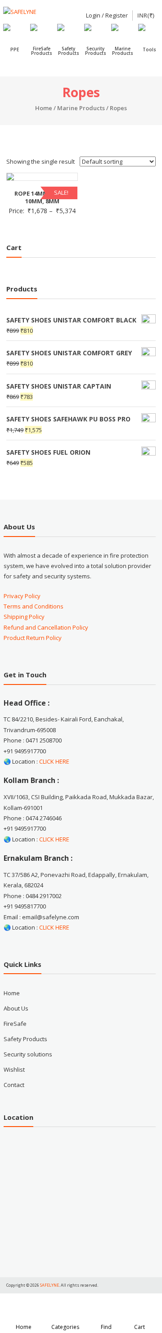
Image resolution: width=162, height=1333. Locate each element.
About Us (16, 1008)
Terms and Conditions (33, 606)
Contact (14, 1085)
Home (43, 108)
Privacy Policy (22, 596)
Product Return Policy (33, 638)
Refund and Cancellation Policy (46, 627)
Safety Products (25, 1039)
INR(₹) (145, 15)
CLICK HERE (54, 761)
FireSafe (15, 1024)
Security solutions (28, 1054)
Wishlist (14, 1069)
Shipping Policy (24, 617)
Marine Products (81, 108)
